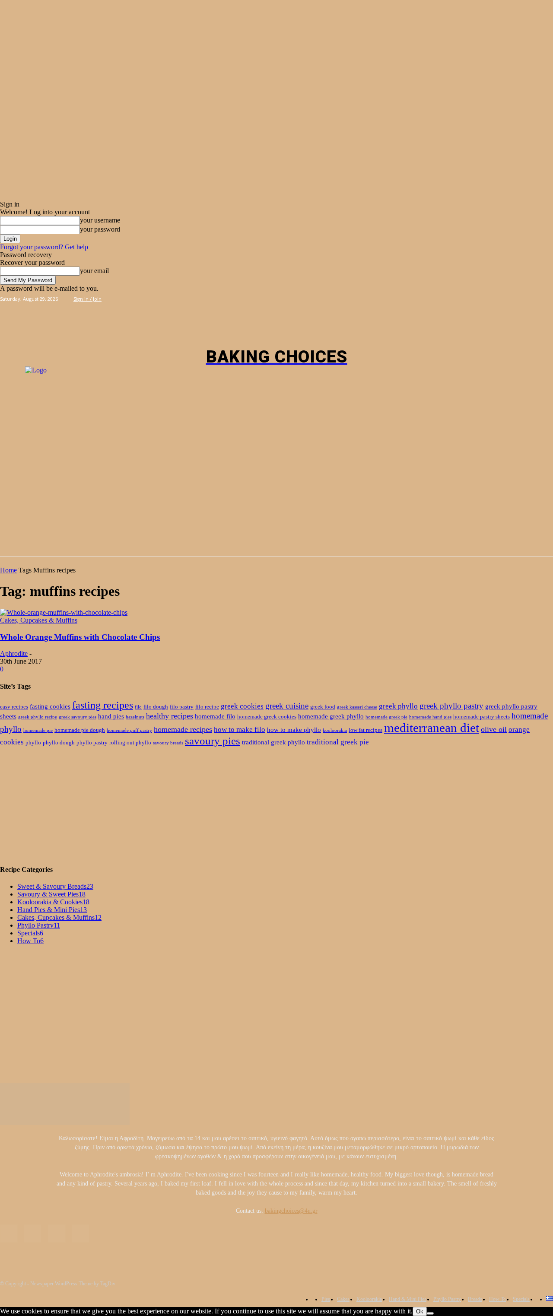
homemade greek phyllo (331, 716)
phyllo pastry (92, 742)
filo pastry (182, 706)
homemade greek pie (386, 717)
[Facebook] (447, 298)
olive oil (494, 729)
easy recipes (14, 706)
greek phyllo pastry (451, 705)
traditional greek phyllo (273, 742)
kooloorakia (335, 730)
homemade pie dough (79, 730)
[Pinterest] (467, 298)
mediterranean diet (431, 727)
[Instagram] (457, 298)
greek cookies (242, 706)
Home (8, 570)
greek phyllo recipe (37, 717)
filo (138, 707)
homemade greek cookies (266, 716)
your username (100, 220)
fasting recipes (102, 705)
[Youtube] (477, 298)
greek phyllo (398, 706)
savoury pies (212, 741)
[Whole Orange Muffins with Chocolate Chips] (63, 612)
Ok (419, 1311)
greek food (322, 706)
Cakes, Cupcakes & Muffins (38, 620)
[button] (542, 314)
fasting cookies (50, 706)
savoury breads (168, 743)
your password (100, 229)
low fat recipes (365, 730)
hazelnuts (135, 717)
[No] (430, 1313)
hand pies (111, 716)
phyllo (33, 742)
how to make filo (239, 729)
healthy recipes (169, 716)
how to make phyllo (294, 729)
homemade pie (38, 730)
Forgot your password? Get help (44, 247)
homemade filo (215, 716)
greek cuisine (286, 705)
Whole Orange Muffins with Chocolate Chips (80, 637)
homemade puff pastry (129, 730)
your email (94, 270)
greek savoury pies (77, 717)
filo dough (155, 706)
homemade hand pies (430, 717)
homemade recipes (183, 729)
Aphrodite (14, 653)
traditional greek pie (338, 742)
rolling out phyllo (130, 742)
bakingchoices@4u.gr (291, 1211)
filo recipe (207, 706)
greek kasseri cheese (357, 707)
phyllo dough (59, 742)
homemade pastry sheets (481, 716)
